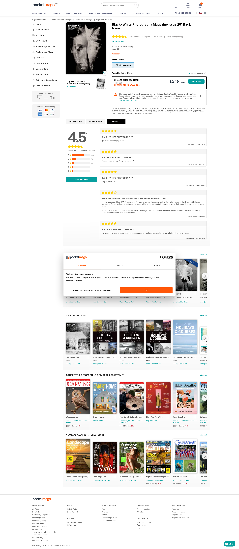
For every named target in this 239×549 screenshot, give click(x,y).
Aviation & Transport (100, 13)
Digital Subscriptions (39, 20)
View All (203, 255)
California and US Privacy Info (44, 532)
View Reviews (81, 179)
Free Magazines (38, 518)
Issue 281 (108, 20)
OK (146, 290)
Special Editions (76, 315)
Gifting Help (71, 525)
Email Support (72, 512)
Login (139, 528)
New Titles (36, 512)
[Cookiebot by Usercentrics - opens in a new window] (162, 257)
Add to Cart (75, 302)
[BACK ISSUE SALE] (185, 290)
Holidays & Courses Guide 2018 (131, 357)
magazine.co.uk (178, 515)
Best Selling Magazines (41, 515)
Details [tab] (120, 266)
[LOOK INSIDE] (86, 74)
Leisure (122, 13)
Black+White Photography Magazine (89, 20)
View (68, 302)
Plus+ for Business (39, 526)
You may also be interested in (85, 434)
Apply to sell (141, 525)
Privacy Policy (37, 529)
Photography (69, 20)
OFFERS (56, 13)
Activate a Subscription (46, 80)
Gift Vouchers (42, 74)
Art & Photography (56, 20)
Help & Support (43, 85)
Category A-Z (42, 63)
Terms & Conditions (40, 535)
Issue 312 (177, 294)
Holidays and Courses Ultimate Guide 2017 (157, 357)
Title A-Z (40, 57)
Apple (104, 509)
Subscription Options (128, 100)
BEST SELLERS (39, 13)
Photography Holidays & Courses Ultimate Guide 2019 (104, 357)
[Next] (205, 276)
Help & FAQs (72, 509)
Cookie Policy (37, 538)
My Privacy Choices (40, 541)
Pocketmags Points (109, 518)
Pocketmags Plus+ (44, 52)
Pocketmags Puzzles (45, 46)
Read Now (71, 86)
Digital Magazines (109, 520)
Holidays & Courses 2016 (184, 357)
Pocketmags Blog (39, 520)
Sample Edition (72, 357)
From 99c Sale (42, 29)
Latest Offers (42, 69)
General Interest (142, 13)
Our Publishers (38, 523)
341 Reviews (134, 37)
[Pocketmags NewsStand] (44, 4)
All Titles (35, 509)
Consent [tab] (82, 266)
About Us (175, 509)
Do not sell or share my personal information (92, 290)
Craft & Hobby (74, 13)
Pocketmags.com (178, 512)
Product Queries (143, 509)
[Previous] (68, 338)
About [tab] (157, 266)
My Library (41, 35)
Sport (161, 13)
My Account (41, 41)
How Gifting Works (74, 522)
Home (38, 24)
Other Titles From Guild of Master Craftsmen (95, 375)
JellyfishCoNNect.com (180, 518)
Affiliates (140, 512)
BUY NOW (196, 81)
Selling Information (144, 522)
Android (105, 512)
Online (104, 515)
